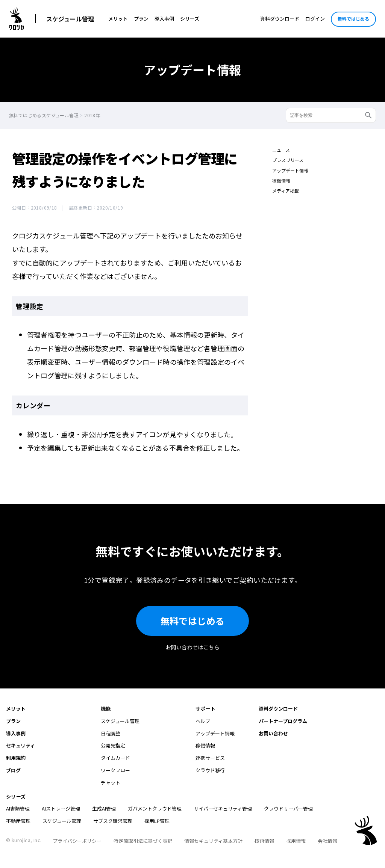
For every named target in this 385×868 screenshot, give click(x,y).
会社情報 (327, 840)
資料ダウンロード (279, 18)
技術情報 (264, 840)
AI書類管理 (18, 808)
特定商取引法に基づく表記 (143, 840)
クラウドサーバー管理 (288, 808)
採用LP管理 (157, 820)
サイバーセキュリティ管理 (223, 808)
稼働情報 (281, 180)
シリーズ (189, 18)
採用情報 (296, 840)
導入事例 (164, 18)
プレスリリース (287, 160)
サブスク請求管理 (112, 820)
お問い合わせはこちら (192, 647)
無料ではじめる (353, 18)
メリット (118, 18)
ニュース (281, 149)
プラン (141, 18)
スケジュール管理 (70, 18)
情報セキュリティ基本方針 (213, 840)
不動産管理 (18, 820)
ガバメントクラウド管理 (155, 808)
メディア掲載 (285, 190)
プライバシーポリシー (77, 840)
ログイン (315, 18)
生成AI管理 (104, 808)
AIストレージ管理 (61, 808)
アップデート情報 (290, 170)
